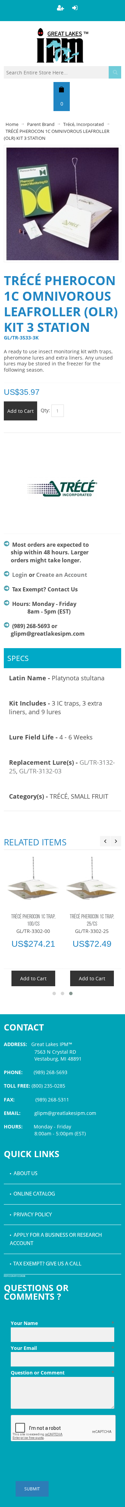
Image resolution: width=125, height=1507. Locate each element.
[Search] (115, 72)
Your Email (62, 1348)
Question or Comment (62, 1372)
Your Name (62, 1323)
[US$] (61, 89)
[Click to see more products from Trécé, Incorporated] (62, 492)
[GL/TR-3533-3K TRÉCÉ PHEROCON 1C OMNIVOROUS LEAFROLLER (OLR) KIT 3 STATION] (62, 150)
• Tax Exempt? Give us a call (46, 1264)
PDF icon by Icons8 (14, 1276)
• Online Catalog (32, 1194)
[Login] (75, 7)
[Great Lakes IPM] (62, 45)
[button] (54, 993)
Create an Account (61, 575)
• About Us (24, 1174)
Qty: (45, 410)
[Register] (60, 7)
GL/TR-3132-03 (40, 771)
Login (19, 575)
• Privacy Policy (31, 1215)
